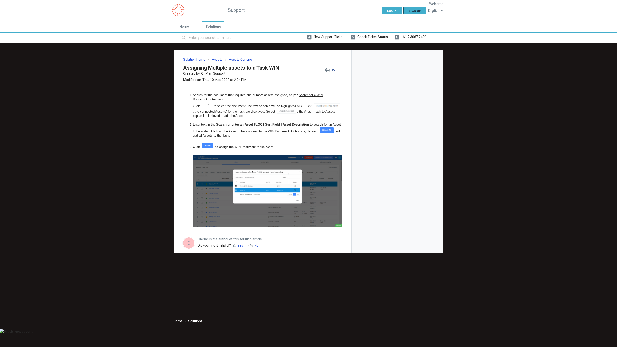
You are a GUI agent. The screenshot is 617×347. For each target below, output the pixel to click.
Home (184, 26)
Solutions (213, 26)
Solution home (194, 59)
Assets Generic (240, 59)
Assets (217, 59)
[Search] (184, 38)
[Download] (299, 112)
